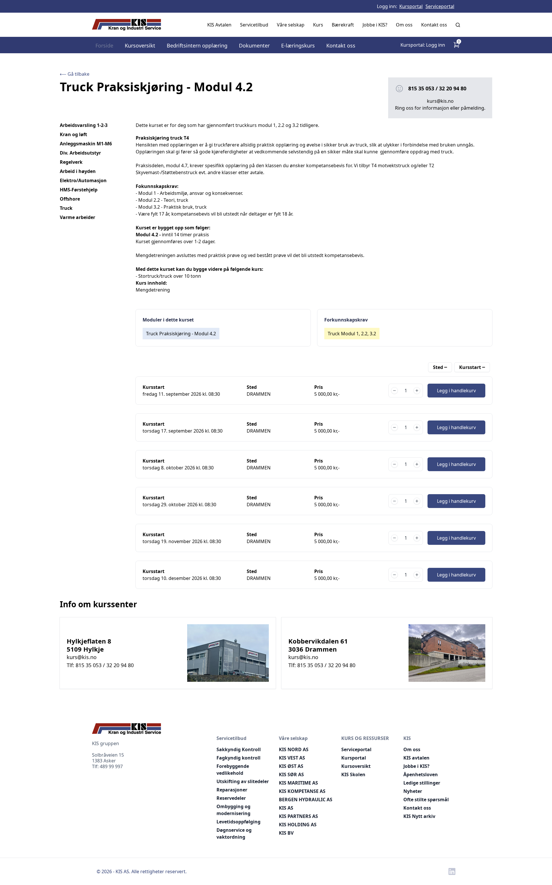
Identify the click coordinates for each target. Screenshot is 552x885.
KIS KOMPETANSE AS (302, 791)
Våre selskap (290, 25)
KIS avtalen (416, 758)
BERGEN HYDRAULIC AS (305, 799)
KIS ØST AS (291, 766)
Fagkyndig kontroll (238, 758)
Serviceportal (439, 6)
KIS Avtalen (219, 25)
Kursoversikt (140, 45)
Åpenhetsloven (420, 774)
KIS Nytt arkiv (419, 816)
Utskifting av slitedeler (242, 781)
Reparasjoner (231, 790)
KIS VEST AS (292, 758)
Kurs (318, 25)
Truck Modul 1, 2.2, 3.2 (352, 333)
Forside (104, 45)
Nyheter (412, 791)
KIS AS (286, 808)
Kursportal (411, 6)
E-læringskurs (298, 45)
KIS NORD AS (293, 749)
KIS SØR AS (291, 774)
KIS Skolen (353, 774)
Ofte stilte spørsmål (426, 799)
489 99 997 (111, 766)
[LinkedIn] (451, 871)
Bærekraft (343, 25)
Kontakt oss (434, 25)
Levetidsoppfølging (238, 822)
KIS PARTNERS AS (298, 816)
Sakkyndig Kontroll (238, 749)
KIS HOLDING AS (298, 824)
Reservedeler (231, 798)
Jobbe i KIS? (375, 25)
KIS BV (286, 833)
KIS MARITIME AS (298, 783)
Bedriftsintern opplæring (197, 45)
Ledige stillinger (421, 783)
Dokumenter (254, 45)
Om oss (404, 25)
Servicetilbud (254, 25)
